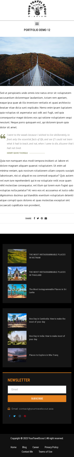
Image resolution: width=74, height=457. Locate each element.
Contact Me (27, 451)
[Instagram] (20, 416)
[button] (37, 23)
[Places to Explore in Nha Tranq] (17, 355)
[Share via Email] (46, 218)
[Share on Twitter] (38, 218)
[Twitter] (15, 416)
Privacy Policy (51, 447)
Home (14, 447)
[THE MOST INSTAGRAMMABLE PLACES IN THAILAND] (17, 274)
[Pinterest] (25, 416)
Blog (24, 447)
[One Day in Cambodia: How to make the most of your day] (17, 320)
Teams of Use (45, 451)
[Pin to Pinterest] (42, 218)
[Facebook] (10, 416)
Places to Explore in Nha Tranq (43, 355)
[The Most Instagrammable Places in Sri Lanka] (17, 291)
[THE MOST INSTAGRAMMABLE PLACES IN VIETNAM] (17, 256)
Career (36, 447)
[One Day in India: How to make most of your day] (17, 338)
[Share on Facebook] (34, 218)
